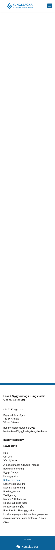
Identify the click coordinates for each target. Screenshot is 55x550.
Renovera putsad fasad (15, 503)
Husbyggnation (11, 476)
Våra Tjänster (10, 460)
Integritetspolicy (13, 439)
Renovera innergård (13, 506)
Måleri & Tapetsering (14, 487)
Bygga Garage (10, 472)
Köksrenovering (11, 480)
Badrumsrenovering (13, 468)
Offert (6, 522)
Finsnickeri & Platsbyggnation (18, 510)
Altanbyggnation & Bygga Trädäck (21, 465)
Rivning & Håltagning (14, 499)
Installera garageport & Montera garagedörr (25, 514)
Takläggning (9, 495)
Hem (5, 453)
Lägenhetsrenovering (14, 484)
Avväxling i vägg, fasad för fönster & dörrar (25, 518)
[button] (49, 6)
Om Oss (7, 456)
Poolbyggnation (11, 491)
